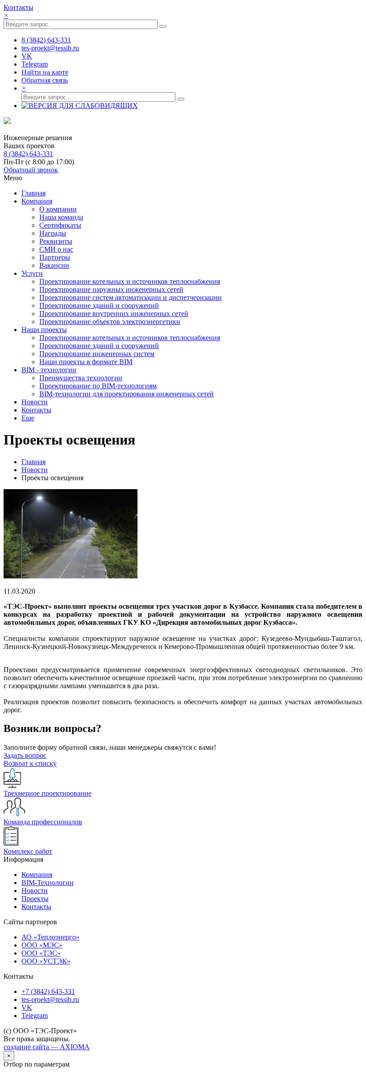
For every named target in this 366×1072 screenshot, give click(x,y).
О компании (58, 209)
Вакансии (54, 265)
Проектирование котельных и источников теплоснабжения (129, 281)
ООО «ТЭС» (41, 953)
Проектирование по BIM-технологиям (98, 386)
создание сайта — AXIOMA (47, 1047)
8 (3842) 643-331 (28, 154)
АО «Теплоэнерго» (50, 937)
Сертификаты (60, 225)
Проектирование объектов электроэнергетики (109, 321)
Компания (36, 201)
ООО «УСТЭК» (46, 961)
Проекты (35, 898)
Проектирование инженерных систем (96, 353)
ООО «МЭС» (41, 945)
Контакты (18, 7)
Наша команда (61, 217)
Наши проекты (44, 329)
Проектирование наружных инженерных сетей (111, 289)
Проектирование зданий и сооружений (99, 305)
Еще (27, 418)
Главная (33, 193)
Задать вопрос (25, 755)
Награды (52, 233)
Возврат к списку (30, 763)
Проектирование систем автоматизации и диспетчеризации (130, 297)
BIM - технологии (48, 370)
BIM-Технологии (47, 882)
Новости (34, 402)
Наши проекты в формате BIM (86, 362)
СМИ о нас (56, 249)
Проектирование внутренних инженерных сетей (113, 313)
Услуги (32, 273)
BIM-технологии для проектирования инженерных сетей (126, 394)
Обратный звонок (31, 170)
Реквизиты (55, 241)
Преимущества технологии (80, 378)
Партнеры (54, 257)
